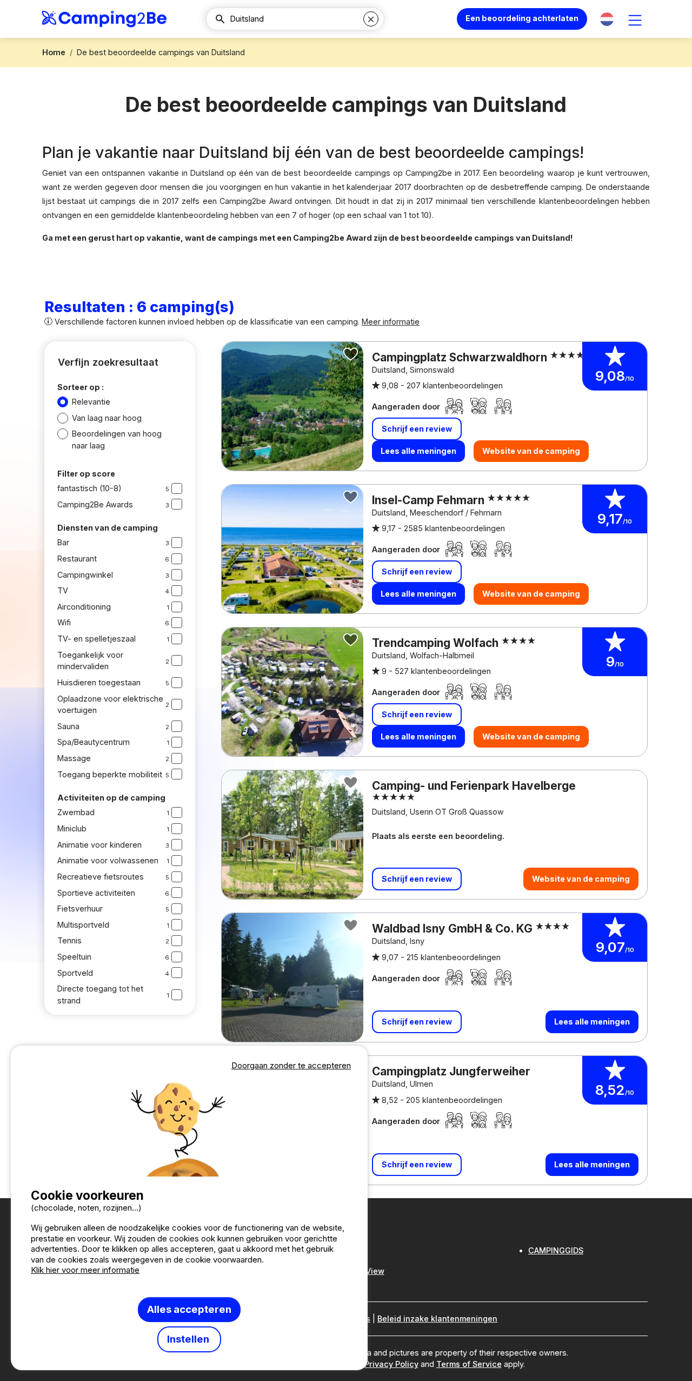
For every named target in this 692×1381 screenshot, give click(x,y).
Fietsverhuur (80, 908)
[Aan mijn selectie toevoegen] (351, 354)
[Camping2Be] (104, 19)
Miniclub (71, 828)
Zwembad (76, 812)
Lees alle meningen (418, 450)
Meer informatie (391, 321)
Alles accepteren (189, 1309)
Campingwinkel (85, 574)
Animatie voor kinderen (99, 844)
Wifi (64, 622)
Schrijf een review (417, 428)
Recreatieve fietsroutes (100, 876)
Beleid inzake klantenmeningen (437, 1318)
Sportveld (75, 972)
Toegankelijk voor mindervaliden (90, 660)
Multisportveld (83, 924)
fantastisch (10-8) (89, 488)
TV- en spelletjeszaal (96, 638)
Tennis (69, 940)
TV (62, 590)
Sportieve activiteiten (96, 892)
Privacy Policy (391, 1364)
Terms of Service (469, 1364)
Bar (63, 542)
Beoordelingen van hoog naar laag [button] (117, 439)
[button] (607, 19)
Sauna (68, 726)
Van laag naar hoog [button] (107, 417)
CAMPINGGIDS (555, 1250)
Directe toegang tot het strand (100, 994)
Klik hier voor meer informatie (85, 1270)
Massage (74, 758)
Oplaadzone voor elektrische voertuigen (110, 704)
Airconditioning (84, 606)
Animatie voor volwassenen (107, 860)
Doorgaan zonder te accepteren (291, 1065)
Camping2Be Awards (95, 504)
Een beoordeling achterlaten (521, 18)
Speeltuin (74, 956)
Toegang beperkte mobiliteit (109, 774)
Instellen (189, 1339)
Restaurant (77, 558)
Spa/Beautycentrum (93, 741)
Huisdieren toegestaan (99, 682)
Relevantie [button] (91, 401)
